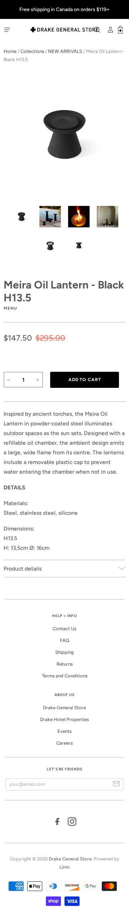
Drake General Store (64, 707)
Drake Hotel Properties (64, 719)
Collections (32, 51)
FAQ (64, 640)
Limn (64, 867)
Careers (64, 743)
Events (64, 731)
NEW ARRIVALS (65, 51)
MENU (10, 308)
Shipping (64, 652)
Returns (65, 664)
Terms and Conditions (64, 675)
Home (10, 51)
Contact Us (64, 628)
